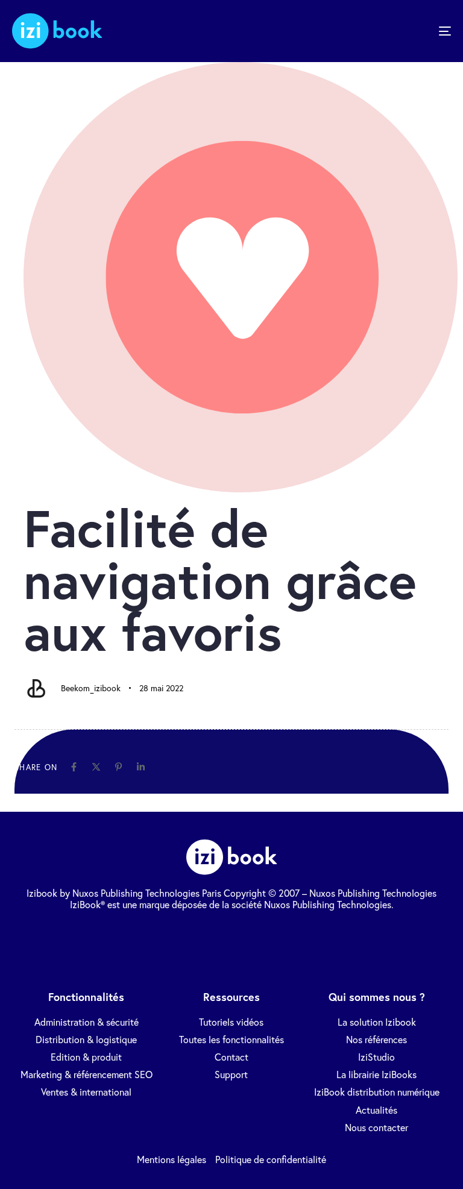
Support (231, 1074)
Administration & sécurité (86, 1021)
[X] (96, 766)
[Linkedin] (140, 766)
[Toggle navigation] (377, 31)
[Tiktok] (275, 929)
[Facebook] (73, 766)
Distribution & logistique (86, 1039)
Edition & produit (86, 1056)
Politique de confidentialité (270, 1159)
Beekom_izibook (91, 688)
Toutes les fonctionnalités (231, 1039)
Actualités (376, 1109)
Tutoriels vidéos (231, 1021)
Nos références (376, 1039)
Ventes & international (86, 1091)
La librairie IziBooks (376, 1074)
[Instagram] (304, 929)
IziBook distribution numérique (376, 1091)
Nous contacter (376, 1127)
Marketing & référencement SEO (86, 1074)
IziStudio (376, 1056)
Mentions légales (171, 1159)
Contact (231, 1056)
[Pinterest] (118, 766)
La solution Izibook (377, 1021)
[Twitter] (188, 929)
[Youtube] (246, 929)
